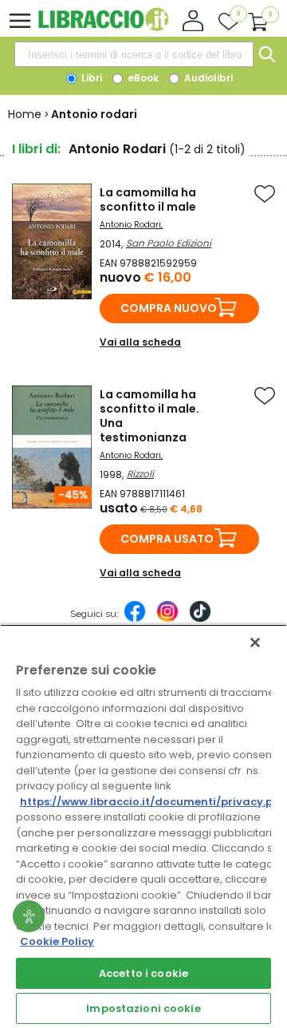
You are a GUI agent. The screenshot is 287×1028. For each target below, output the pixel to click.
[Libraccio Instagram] (167, 619)
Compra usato (167, 539)
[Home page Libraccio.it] (103, 27)
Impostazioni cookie (143, 1008)
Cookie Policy (57, 941)
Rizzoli (140, 473)
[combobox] (134, 54)
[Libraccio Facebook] (135, 619)
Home (24, 114)
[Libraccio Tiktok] (200, 619)
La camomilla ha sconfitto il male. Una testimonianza (149, 415)
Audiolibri (207, 78)
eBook (142, 78)
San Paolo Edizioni (168, 243)
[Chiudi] (255, 642)
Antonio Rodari (130, 225)
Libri (90, 78)
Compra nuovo (168, 308)
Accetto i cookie (143, 973)
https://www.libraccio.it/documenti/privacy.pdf (152, 801)
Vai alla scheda (140, 342)
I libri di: (36, 149)
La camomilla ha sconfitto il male (148, 199)
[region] (143, 826)
